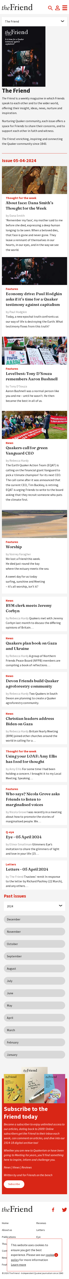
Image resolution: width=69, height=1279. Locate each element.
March (11, 1030)
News (5, 1257)
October (12, 944)
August (11, 968)
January (12, 1055)
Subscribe (14, 1184)
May (9, 1005)
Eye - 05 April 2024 (24, 836)
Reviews (41, 1223)
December (13, 919)
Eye (38, 1237)
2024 (10, 906)
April (10, 1018)
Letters (40, 1230)
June (10, 993)
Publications (9, 1237)
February (12, 1042)
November (14, 931)
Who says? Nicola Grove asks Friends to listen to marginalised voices (33, 799)
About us (7, 1230)
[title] (34, 180)
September (14, 956)
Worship (14, 546)
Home (5, 1223)
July (9, 981)
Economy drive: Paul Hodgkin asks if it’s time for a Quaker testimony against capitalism (34, 299)
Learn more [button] (18, 1265)
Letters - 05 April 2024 (27, 869)
